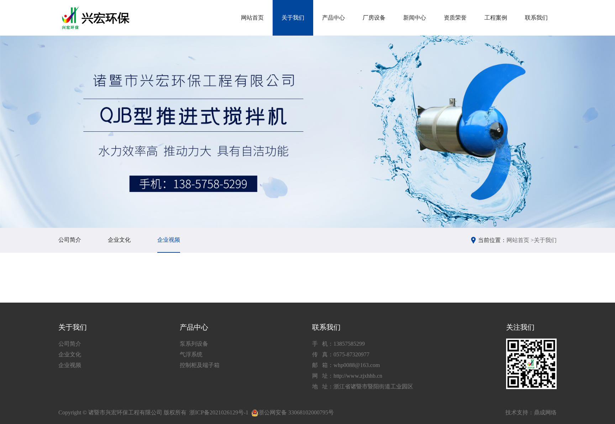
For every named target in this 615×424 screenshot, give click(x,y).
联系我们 (536, 18)
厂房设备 (374, 18)
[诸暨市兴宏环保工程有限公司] (96, 18)
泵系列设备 (194, 344)
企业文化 (119, 240)
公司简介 (69, 240)
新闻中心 (414, 18)
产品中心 (333, 18)
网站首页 (252, 18)
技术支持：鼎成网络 (531, 412)
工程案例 (495, 18)
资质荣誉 (455, 18)
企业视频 (168, 240)
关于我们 (293, 18)
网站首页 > (520, 240)
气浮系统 (191, 354)
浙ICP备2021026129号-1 (218, 412)
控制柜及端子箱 (200, 365)
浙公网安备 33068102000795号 (296, 412)
